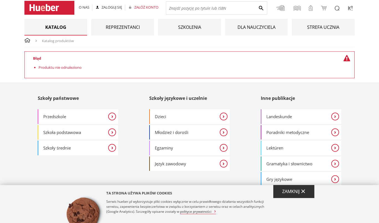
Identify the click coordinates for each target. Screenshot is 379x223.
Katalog (55, 27)
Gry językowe (279, 179)
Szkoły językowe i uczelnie (178, 98)
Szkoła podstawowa (62, 132)
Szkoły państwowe (58, 98)
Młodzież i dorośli (171, 132)
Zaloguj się (112, 7)
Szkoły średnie (57, 148)
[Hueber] (49, 8)
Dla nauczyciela (256, 27)
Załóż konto (146, 7)
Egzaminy (164, 148)
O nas (84, 7)
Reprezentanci (123, 27)
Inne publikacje (278, 98)
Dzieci (160, 116)
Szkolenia (189, 27)
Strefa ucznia (323, 27)
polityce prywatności (195, 211)
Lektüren (274, 148)
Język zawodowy (170, 163)
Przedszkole (54, 116)
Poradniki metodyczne (287, 132)
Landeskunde (279, 116)
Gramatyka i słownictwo (289, 163)
